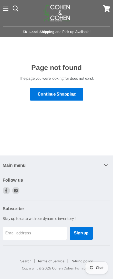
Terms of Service (51, 261)
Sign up (81, 232)
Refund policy (81, 261)
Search (26, 261)
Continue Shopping (57, 94)
